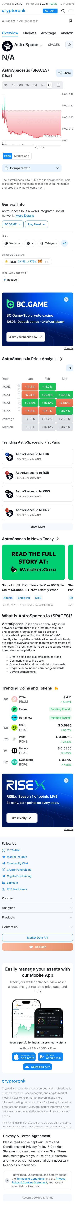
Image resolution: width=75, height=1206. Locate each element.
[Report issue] (70, 21)
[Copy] (47, 261)
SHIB (38, 597)
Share (67, 72)
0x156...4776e (27, 261)
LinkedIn (12, 882)
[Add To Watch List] (69, 44)
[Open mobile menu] (70, 11)
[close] (66, 299)
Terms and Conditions (31, 1178)
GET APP (50, 10)
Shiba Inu (24, 597)
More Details (25, 215)
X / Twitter (13, 850)
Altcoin (7, 597)
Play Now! (34, 224)
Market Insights (17, 856)
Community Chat (17, 863)
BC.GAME (10, 224)
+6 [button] (64, 243)
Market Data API (37, 937)
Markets (29, 33)
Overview (10, 33)
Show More (37, 526)
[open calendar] (58, 85)
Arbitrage (48, 33)
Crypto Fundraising (19, 869)
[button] (24, 1056)
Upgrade (40, 946)
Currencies (8, 20)
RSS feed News (17, 889)
